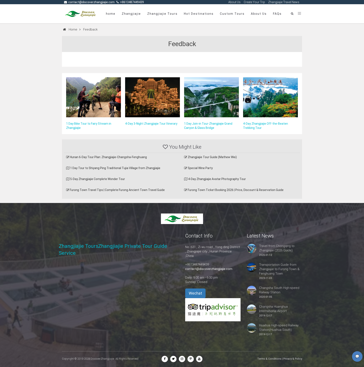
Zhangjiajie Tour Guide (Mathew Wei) (212, 157)
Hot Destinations (199, 13)
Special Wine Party (200, 168)
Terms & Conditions (269, 358)
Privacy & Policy (292, 358)
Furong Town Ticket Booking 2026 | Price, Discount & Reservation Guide (235, 190)
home (110, 13)
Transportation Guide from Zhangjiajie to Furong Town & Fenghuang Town (279, 269)
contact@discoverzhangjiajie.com (208, 269)
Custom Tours (232, 13)
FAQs (277, 13)
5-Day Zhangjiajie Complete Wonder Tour (97, 179)
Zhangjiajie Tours (162, 13)
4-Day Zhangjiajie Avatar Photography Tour (216, 179)
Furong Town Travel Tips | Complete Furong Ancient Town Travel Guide (117, 190)
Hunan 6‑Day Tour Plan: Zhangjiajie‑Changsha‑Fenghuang (108, 157)
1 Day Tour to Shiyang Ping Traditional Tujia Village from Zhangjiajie (115, 168)
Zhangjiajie (131, 13)
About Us (259, 13)
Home (73, 29)
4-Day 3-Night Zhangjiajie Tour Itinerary (151, 123)
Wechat (195, 293)
